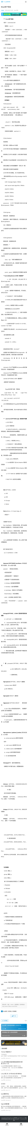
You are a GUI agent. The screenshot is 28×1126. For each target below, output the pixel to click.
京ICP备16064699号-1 (15, 1119)
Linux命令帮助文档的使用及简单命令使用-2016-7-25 (11, 1062)
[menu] (25, 2)
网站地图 (5, 1119)
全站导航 (8, 1119)
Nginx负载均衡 (5, 1104)
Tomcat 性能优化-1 (6, 1052)
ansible (3, 1083)
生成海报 (5, 1020)
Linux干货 (16, 10)
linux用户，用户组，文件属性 (9, 1011)
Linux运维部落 (14, 1117)
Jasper (2, 10)
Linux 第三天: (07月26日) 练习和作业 (11, 1073)
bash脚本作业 (5, 1094)
